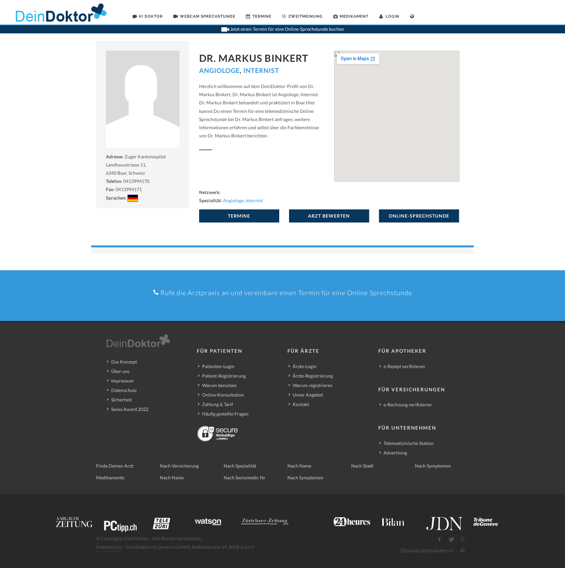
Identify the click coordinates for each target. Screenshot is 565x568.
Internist (261, 70)
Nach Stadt (362, 466)
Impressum (122, 380)
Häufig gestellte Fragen (225, 414)
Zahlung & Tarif (217, 404)
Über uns (120, 371)
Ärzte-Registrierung (313, 376)
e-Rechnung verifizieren (408, 404)
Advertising (395, 452)
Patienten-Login (218, 366)
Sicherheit (121, 399)
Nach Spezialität (240, 466)
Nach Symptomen (433, 466)
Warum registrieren (313, 385)
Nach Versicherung (179, 466)
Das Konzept (124, 361)
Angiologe (219, 70)
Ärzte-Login (305, 366)
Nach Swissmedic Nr (244, 477)
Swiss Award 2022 (129, 409)
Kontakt (301, 404)
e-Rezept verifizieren (404, 366)
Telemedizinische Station (409, 443)
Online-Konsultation (223, 395)
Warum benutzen (219, 385)
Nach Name (299, 466)
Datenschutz (124, 390)
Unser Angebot (308, 395)
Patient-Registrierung (224, 376)
